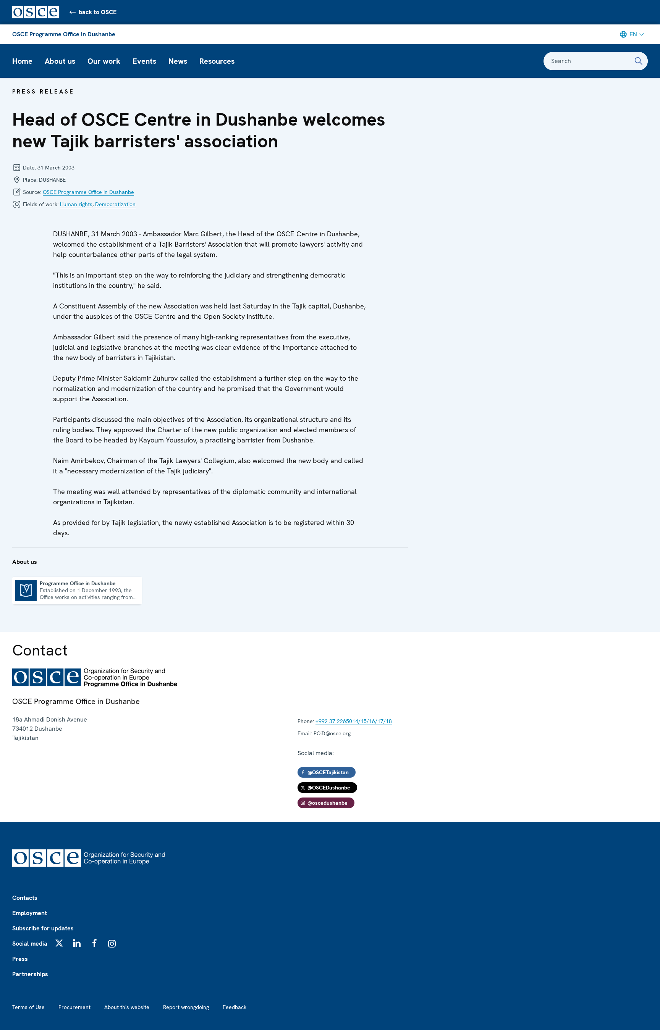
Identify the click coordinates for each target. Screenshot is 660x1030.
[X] (59, 943)
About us (60, 61)
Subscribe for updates (43, 928)
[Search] (638, 61)
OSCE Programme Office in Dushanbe (63, 34)
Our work (103, 61)
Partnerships (30, 974)
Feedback (234, 1007)
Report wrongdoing (186, 1007)
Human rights (76, 204)
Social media (29, 944)
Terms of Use (28, 1007)
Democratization (115, 204)
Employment (29, 913)
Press (20, 959)
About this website (126, 1007)
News (177, 61)
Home (22, 61)
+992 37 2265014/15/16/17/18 (353, 721)
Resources (217, 61)
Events (144, 61)
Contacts (24, 898)
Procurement (74, 1007)
